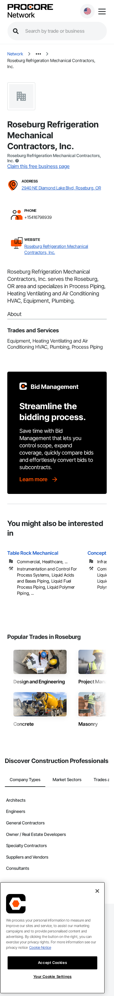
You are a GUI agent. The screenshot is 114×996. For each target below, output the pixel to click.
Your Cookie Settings (52, 976)
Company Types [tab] (25, 779)
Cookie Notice (40, 947)
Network (21, 15)
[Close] (97, 891)
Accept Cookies (52, 962)
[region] (52, 938)
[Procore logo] (30, 7)
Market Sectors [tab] (67, 779)
